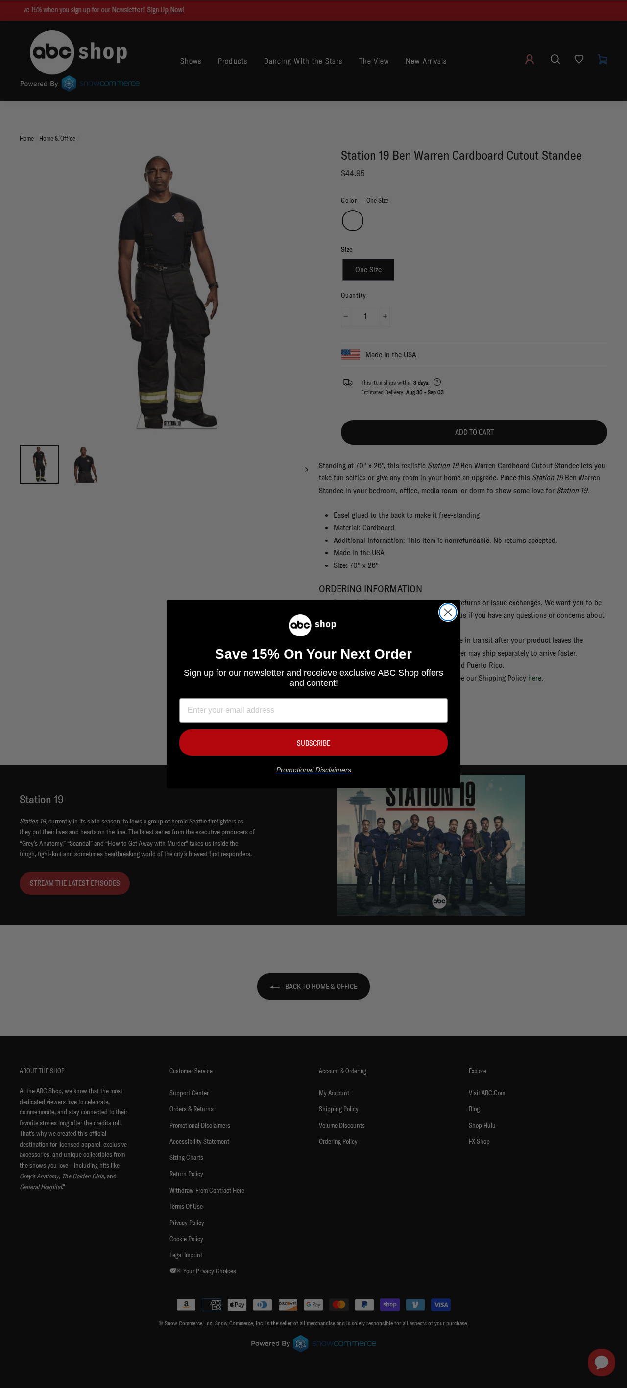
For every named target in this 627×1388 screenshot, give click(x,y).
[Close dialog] (448, 612)
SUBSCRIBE (313, 743)
